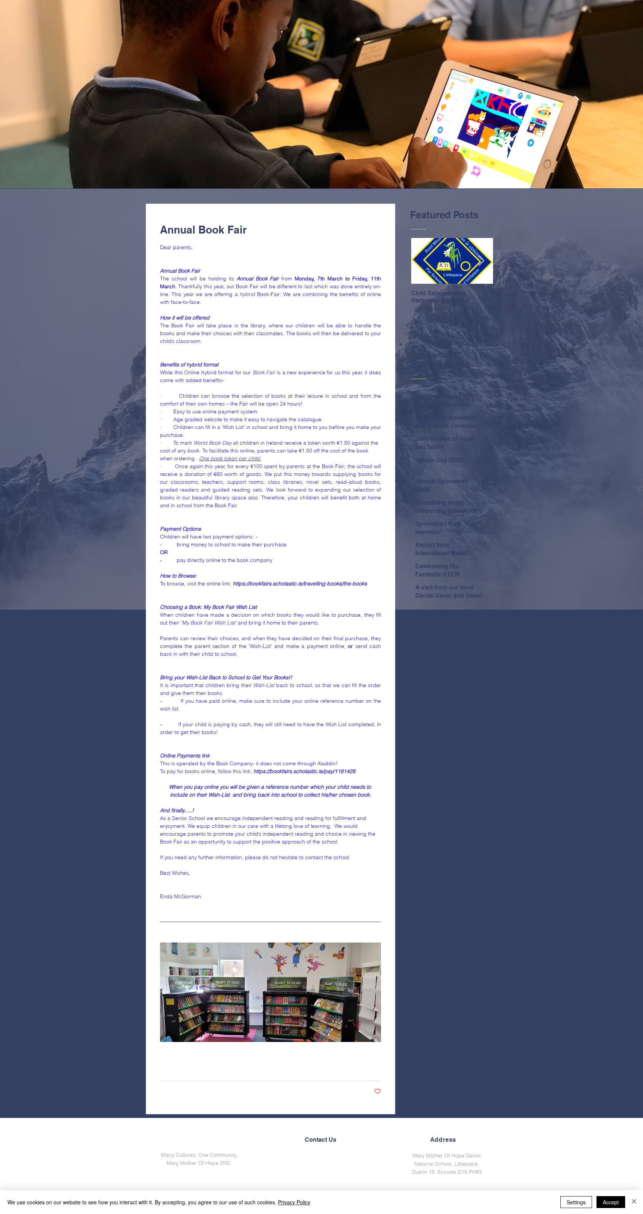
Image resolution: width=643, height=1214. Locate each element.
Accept (611, 1202)
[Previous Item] (423, 261)
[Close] (634, 1202)
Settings (576, 1202)
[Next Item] (481, 261)
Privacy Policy (294, 1202)
